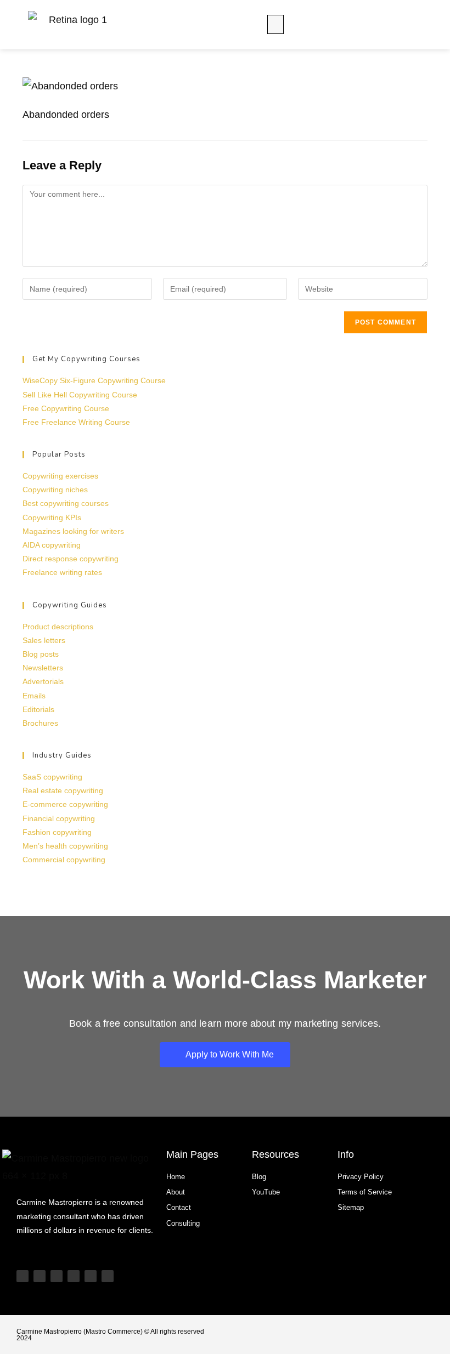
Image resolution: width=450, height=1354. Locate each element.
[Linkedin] (74, 1276)
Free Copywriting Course (65, 408)
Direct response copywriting (70, 558)
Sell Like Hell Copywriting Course (79, 394)
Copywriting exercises (60, 475)
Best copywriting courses (65, 503)
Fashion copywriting (57, 832)
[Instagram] (56, 1276)
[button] (275, 24)
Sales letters (43, 640)
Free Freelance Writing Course (76, 422)
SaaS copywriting (52, 776)
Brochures (40, 723)
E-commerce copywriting (65, 804)
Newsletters (42, 667)
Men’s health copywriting (65, 845)
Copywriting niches (55, 489)
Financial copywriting (58, 818)
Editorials (38, 709)
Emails (34, 695)
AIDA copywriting (51, 545)
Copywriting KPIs (51, 517)
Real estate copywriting (62, 790)
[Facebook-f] (108, 1276)
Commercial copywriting (63, 859)
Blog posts (40, 654)
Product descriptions (57, 626)
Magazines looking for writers (73, 531)
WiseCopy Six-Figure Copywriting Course (94, 380)
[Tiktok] (39, 1276)
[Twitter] (91, 1276)
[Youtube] (22, 1276)
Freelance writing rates (62, 572)
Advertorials (43, 681)
